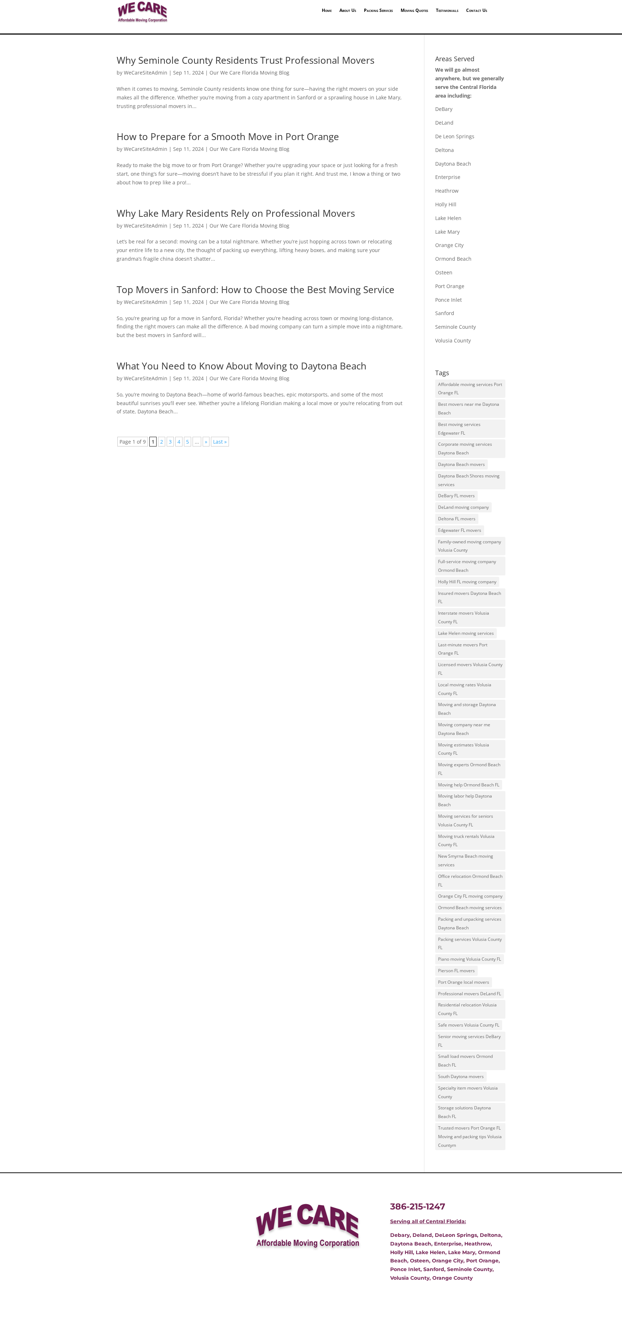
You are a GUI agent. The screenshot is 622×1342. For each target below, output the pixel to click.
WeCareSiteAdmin (145, 72)
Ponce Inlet (448, 299)
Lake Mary (447, 231)
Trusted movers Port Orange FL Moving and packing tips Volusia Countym (470, 1136)
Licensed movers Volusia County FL (470, 668)
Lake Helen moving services (466, 633)
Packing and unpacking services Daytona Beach (469, 923)
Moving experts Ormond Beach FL (469, 769)
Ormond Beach (453, 258)
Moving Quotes (414, 10)
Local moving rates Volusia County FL (464, 689)
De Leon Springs (454, 136)
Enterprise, (448, 1243)
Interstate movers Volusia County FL (463, 617)
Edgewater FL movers (459, 530)
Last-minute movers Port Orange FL (462, 649)
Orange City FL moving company (470, 896)
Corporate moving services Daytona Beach (465, 448)
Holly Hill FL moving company (467, 582)
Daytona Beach (453, 163)
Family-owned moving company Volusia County (469, 546)
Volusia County (453, 340)
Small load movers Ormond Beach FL (465, 1060)
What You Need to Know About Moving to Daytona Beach (241, 365)
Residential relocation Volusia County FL (467, 1009)
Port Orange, (482, 1260)
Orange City (449, 245)
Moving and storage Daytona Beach (467, 708)
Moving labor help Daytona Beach (465, 800)
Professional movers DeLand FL (469, 994)
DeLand (444, 122)
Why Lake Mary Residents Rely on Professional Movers (236, 213)
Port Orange (449, 286)
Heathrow (447, 190)
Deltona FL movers (456, 519)
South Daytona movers (461, 1076)
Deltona (444, 150)
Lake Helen (448, 218)
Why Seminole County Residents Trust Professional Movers (245, 60)
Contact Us (476, 10)
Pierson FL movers (456, 971)
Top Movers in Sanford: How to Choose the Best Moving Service (256, 289)
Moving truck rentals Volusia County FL (466, 840)
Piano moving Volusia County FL (469, 959)
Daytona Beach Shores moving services (469, 480)
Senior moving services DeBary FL (469, 1040)
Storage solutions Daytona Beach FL (464, 1112)
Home (327, 10)
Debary (400, 1235)
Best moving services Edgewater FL (459, 428)
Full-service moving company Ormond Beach (467, 565)
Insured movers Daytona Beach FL (469, 597)
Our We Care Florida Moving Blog (249, 72)
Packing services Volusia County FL (470, 943)
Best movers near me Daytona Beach (468, 408)
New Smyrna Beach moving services (465, 860)
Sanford (444, 313)
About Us (347, 10)
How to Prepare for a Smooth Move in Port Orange (228, 136)
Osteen (443, 272)
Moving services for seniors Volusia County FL (465, 820)
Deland (422, 1235)
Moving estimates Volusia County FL (463, 749)
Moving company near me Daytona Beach (464, 729)
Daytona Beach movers (461, 464)
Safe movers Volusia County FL (468, 1025)
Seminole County (455, 326)
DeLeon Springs (456, 1235)
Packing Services (378, 10)
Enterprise (447, 177)
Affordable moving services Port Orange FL (470, 388)
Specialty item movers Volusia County (468, 1092)
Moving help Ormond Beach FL (468, 785)
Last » (220, 441)
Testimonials (447, 10)
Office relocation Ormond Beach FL (470, 880)
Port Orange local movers (463, 982)
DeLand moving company (463, 507)
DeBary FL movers (456, 496)
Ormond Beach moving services (470, 908)
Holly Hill (445, 204)
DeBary (443, 109)
